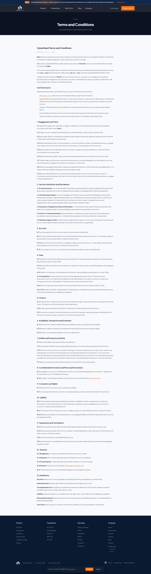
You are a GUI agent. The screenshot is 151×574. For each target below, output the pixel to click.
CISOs (80, 530)
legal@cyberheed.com (75, 466)
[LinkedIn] (106, 563)
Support (111, 543)
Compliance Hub (21, 540)
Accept (89, 569)
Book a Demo (127, 8)
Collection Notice (129, 563)
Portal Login (114, 8)
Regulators (81, 533)
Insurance (81, 543)
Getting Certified (83, 527)
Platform (19, 527)
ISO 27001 (50, 527)
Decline (98, 569)
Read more (120, 2)
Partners (80, 540)
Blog (79, 8)
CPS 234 (49, 533)
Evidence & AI (20, 537)
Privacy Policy (118, 563)
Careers (110, 533)
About (110, 527)
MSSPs (80, 537)
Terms (110, 563)
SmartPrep (19, 533)
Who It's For (69, 8)
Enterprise (81, 546)
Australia (112, 549)
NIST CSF (49, 537)
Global (112, 551)
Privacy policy (71, 569)
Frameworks (55, 8)
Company (88, 8)
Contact (111, 537)
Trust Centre (112, 530)
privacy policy (47, 96)
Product (43, 8)
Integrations (20, 530)
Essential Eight (51, 530)
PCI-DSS (49, 540)
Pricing (18, 543)
